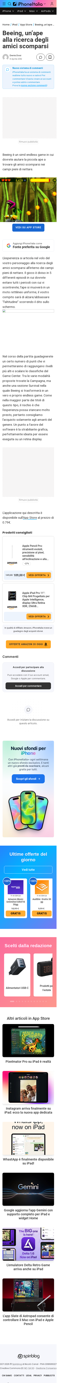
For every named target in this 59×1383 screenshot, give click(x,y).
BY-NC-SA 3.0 (27, 1368)
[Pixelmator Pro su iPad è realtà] (28, 1040)
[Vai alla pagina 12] (46, 1001)
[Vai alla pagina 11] (43, 1001)
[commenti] (40, 57)
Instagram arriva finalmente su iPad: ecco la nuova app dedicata (28, 1110)
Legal (29, 1375)
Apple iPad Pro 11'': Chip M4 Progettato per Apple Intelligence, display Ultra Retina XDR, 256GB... (36, 599)
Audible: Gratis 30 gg (41, 900)
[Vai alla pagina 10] (40, 1001)
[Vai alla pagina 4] (22, 1001)
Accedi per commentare (28, 685)
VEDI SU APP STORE (28, 227)
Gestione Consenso (46, 1368)
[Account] (52, 3)
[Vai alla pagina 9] (37, 1001)
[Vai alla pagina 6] (28, 1001)
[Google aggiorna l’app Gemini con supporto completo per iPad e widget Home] (28, 1189)
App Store (26, 24)
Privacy (38, 1375)
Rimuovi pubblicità (28, 141)
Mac (32, 11)
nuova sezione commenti (34, 85)
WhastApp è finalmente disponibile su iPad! (28, 1161)
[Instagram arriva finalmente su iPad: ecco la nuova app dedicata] (28, 1087)
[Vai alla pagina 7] (31, 1001)
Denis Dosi (15, 55)
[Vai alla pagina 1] (12, 1001)
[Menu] (4, 4)
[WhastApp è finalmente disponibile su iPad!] (28, 1138)
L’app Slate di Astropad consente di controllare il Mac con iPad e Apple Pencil (28, 1320)
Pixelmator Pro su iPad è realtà (28, 1062)
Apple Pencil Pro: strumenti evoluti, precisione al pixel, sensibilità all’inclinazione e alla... (35, 552)
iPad (20, 11)
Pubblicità (49, 1375)
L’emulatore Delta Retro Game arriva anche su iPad (28, 1267)
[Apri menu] (44, 3)
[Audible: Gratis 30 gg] (42, 887)
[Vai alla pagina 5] (25, 1001)
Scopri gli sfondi (26, 778)
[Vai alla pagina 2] (16, 1001)
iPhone (6, 11)
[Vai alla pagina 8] (34, 1001)
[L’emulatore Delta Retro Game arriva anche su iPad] (28, 1244)
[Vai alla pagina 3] (19, 1001)
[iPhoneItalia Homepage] (27, 4)
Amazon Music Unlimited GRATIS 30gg (15, 902)
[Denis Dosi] (5, 57)
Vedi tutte (28, 869)
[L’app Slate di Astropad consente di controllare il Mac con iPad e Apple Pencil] (28, 1294)
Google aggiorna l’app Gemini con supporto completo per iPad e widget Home (28, 1214)
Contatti (19, 1375)
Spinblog (17, 1364)
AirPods (46, 11)
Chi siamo (7, 1375)
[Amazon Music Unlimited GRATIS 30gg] (15, 887)
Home (6, 24)
